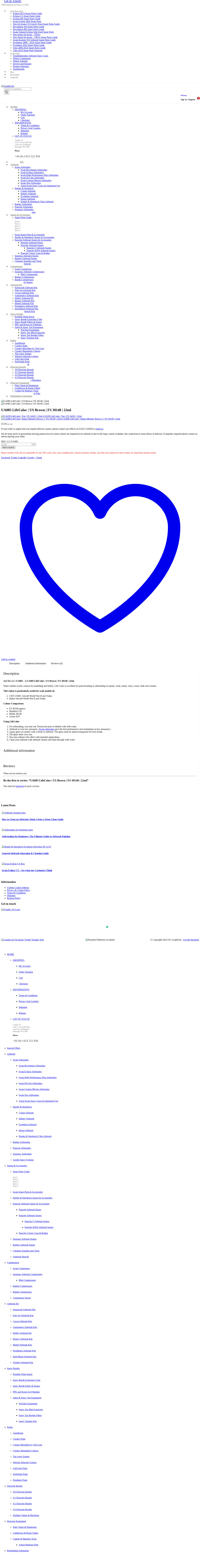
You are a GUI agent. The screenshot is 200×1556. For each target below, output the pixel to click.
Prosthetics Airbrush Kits (26, 306)
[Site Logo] (7, 86)
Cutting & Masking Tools (26, 391)
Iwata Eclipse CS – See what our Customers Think (27, 870)
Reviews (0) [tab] (57, 663)
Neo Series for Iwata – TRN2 (26, 34)
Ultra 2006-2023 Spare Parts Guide (29, 48)
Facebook (5, 457)
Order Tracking (28, 115)
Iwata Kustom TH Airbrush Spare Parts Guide (34, 40)
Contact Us (14, 77)
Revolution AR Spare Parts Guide (28, 26)
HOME (13, 107)
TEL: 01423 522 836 (13, 923)
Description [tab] (14, 663)
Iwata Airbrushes (22, 167)
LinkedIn (22, 457)
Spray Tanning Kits (30, 338)
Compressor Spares (24, 282)
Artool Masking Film (28, 1545)
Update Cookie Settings (18, 887)
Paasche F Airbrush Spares (39, 248)
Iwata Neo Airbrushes (31, 183)
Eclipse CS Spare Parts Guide (26, 16)
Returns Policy (14, 898)
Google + (31, 457)
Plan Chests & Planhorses (27, 385)
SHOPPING (21, 109)
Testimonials (18, 69)
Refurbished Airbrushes (21, 396)
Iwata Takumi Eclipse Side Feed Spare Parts (33, 32)
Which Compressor (22, 58)
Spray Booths (16, 314)
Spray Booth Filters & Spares (28, 322)
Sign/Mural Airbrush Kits (26, 308)
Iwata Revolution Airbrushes (34, 170)
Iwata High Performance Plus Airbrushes (39, 175)
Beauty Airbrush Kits (24, 301)
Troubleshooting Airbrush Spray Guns (30, 56)
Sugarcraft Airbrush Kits (26, 287)
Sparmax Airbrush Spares (26, 256)
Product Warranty (21, 66)
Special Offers (13, 1048)
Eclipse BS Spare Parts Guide (26, 18)
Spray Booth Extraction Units (28, 319)
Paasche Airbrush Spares (32, 245)
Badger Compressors (24, 277)
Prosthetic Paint (20, 1480)
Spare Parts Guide (16, 11)
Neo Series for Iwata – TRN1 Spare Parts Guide (35, 37)
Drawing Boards (18, 367)
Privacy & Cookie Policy (18, 890)
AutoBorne (20, 343)
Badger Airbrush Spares (26, 258)
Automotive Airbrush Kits (27, 295)
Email (39, 457)
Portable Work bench (24, 316)
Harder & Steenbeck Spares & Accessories (34, 237)
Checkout (25, 120)
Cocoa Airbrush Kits (24, 293)
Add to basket (8, 447)
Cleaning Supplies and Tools (28, 261)
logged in (20, 786)
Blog (12, 72)
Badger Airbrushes (23, 204)
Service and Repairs (22, 63)
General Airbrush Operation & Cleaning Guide (25, 853)
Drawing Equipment (19, 383)
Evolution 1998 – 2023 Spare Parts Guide (32, 42)
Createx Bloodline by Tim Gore (29, 348)
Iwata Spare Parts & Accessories (30, 234)
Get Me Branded (191, 940)
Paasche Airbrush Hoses (32, 242)
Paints (13, 340)
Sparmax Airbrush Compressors (29, 271)
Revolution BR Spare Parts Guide (28, 29)
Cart (23, 117)
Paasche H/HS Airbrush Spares (41, 250)
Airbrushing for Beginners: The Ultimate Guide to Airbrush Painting (36, 836)
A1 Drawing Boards (24, 372)
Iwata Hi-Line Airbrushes (32, 178)
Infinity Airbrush (28, 193)
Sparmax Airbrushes (24, 209)
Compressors (16, 266)
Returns (24, 133)
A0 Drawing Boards (24, 369)
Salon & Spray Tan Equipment (29, 327)
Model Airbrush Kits (24, 303)
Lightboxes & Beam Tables (27, 388)
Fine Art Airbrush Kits (25, 290)
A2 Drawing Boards (24, 375)
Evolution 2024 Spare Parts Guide (29, 45)
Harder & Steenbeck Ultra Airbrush (37, 201)
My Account (14, 74)
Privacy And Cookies (30, 128)
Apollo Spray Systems (23, 1160)
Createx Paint (21, 346)
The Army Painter (23, 353)
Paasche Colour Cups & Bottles (35, 253)
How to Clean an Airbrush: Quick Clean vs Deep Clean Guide (32, 819)
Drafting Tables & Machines (26, 1515)
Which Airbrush (20, 61)
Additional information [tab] (35, 663)
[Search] (6, 93)
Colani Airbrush (28, 191)
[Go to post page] (13, 813)
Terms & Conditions (30, 125)
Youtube (35, 940)
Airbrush (14, 164)
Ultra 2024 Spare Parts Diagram (27, 50)
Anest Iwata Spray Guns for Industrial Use (40, 185)
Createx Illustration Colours (27, 351)
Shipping (25, 130)
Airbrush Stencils (21, 1256)
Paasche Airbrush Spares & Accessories (33, 240)
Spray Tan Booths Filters (32, 335)
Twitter (14, 457)
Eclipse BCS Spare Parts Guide (27, 13)
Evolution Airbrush (29, 196)
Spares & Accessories (20, 215)
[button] (3, 947)
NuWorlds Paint (22, 361)
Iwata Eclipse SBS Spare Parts (27, 21)
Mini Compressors (29, 274)
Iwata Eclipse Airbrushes (32, 172)
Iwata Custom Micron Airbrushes (36, 180)
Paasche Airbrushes (24, 207)
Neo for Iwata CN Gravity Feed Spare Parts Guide (36, 24)
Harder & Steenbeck (24, 188)
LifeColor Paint (22, 359)
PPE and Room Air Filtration (28, 324)
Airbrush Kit (16, 285)
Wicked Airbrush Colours (26, 356)
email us (99, 429)
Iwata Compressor (23, 269)
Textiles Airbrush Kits (25, 311)
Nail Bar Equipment (30, 330)
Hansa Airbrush (28, 199)
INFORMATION (23, 123)
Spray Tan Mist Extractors (33, 332)
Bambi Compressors (24, 279)
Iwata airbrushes (46, 729)
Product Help (15, 53)
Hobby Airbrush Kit (24, 298)
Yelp (42, 940)
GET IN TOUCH (23, 136)
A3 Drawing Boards (24, 377)
